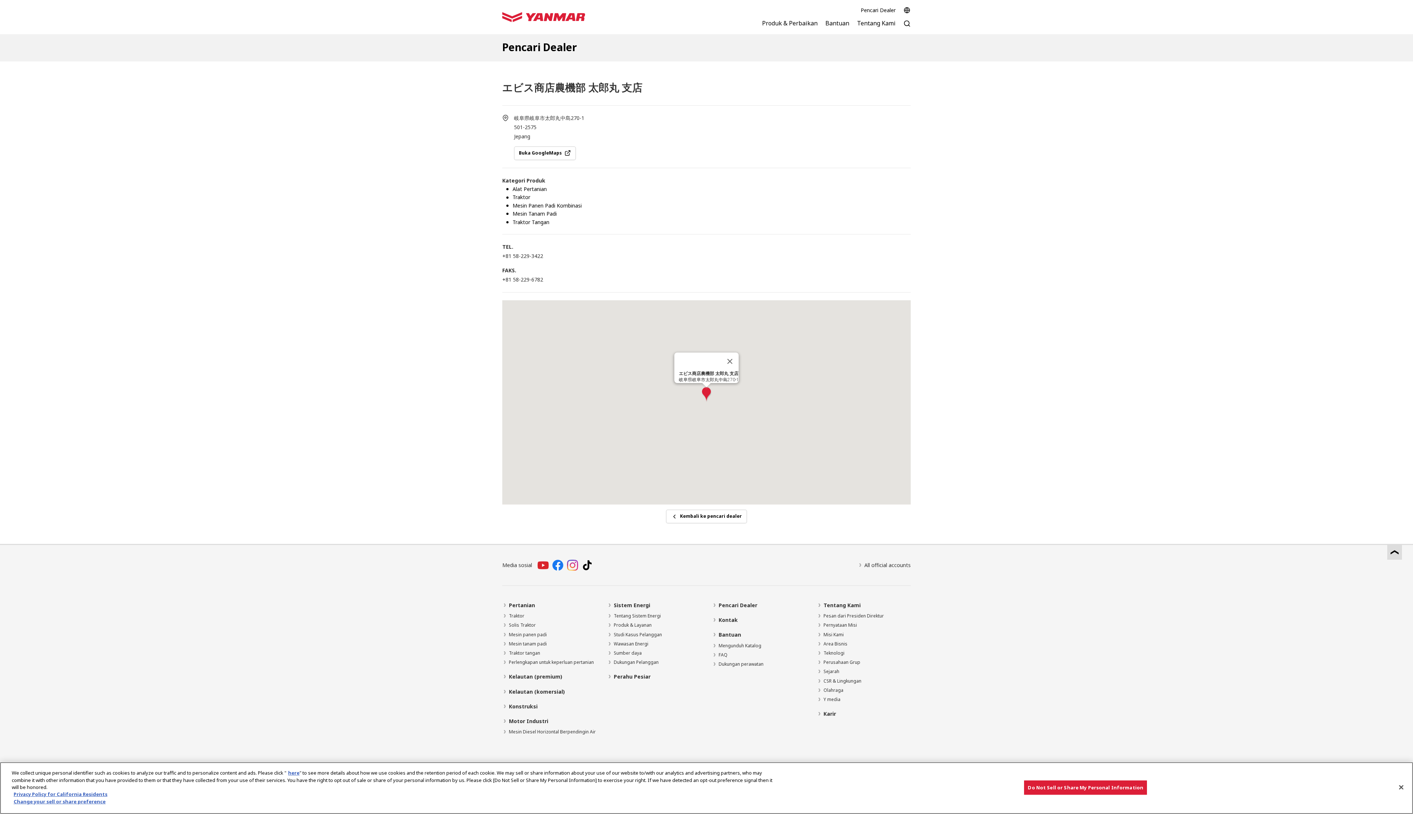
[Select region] (907, 10)
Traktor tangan (524, 653)
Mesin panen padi (528, 634)
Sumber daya (628, 653)
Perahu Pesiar (632, 676)
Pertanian (522, 605)
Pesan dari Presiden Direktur (854, 616)
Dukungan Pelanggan (636, 662)
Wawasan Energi (631, 644)
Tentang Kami (842, 605)
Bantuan (730, 634)
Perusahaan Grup (842, 662)
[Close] (1401, 787)
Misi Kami (834, 634)
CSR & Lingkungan (842, 681)
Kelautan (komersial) (537, 691)
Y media (832, 699)
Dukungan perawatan (741, 664)
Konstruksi (523, 706)
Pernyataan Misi (840, 625)
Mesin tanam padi (528, 644)
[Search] (907, 27)
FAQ (723, 655)
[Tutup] (730, 361)
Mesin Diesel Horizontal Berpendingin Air (552, 732)
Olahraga (833, 690)
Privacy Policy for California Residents (60, 794)
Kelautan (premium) (535, 676)
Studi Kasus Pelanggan (638, 634)
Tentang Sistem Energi (637, 616)
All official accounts (887, 565)
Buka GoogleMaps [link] (540, 153)
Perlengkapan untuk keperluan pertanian (551, 662)
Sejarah (831, 671)
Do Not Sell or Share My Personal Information (1085, 787)
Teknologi (834, 653)
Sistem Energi (632, 605)
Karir (830, 713)
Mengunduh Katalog (740, 646)
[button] (706, 394)
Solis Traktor (522, 625)
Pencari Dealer (878, 10)
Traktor (516, 616)
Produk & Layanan (633, 625)
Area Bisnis (835, 644)
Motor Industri (528, 721)
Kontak (728, 619)
